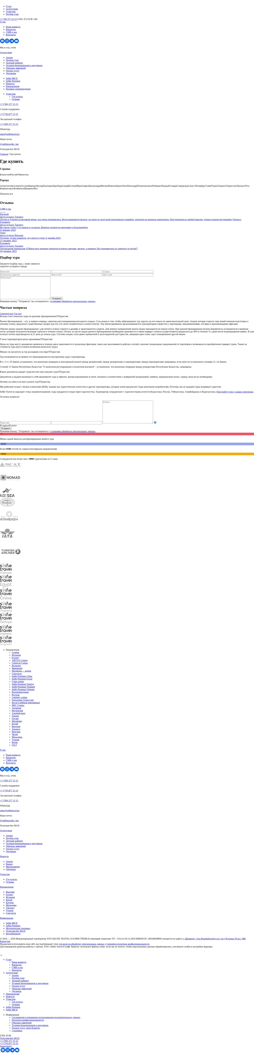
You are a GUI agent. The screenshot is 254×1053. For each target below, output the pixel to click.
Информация (6, 918)
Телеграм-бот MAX (10, 1038)
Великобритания (20, 692)
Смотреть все (6, 313)
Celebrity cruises (19, 697)
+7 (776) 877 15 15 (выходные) (9, 1044)
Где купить (17, 96)
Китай (15, 724)
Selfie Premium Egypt (22, 679)
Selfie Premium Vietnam (23, 689)
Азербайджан (18, 713)
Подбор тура (12, 14)
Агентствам (12, 9)
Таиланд (16, 729)
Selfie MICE (12, 78)
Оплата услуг (12, 70)
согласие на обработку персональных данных (82, 944)
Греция (15, 716)
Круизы (16, 694)
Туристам (10, 11)
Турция (15, 739)
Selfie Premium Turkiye (23, 684)
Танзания (16, 708)
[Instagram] (7, 42)
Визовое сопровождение (18, 89)
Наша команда (13, 27)
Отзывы (16, 99)
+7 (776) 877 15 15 (9, 114)
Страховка (17, 1030)
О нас (9, 6)
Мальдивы (17, 737)
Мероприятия (13, 866)
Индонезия (17, 710)
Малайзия (17, 721)
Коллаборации (13, 933)
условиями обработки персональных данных (72, 301)
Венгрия (16, 731)
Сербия (15, 652)
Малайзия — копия (21, 671)
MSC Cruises (18, 705)
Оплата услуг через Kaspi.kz (26, 1028)
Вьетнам (16, 726)
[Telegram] (11, 42)
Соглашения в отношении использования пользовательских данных (46, 1017)
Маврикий (17, 668)
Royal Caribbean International (26, 702)
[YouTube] (16, 42)
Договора (16, 991)
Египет (15, 657)
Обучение (11, 869)
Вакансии (11, 29)
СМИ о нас (11, 32)
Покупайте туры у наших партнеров (235, 392)
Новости (10, 83)
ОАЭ (14, 745)
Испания (16, 655)
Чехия (15, 734)
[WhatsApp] (0, 1051)
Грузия (15, 718)
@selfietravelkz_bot (9, 144)
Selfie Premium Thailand (23, 687)
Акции (9, 57)
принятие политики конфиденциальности (128, 944)
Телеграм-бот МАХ (15, 931)
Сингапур (17, 673)
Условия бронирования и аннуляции (24, 65)
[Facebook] (2, 42)
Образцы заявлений (16, 68)
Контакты (11, 34)
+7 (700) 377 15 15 (9, 104)
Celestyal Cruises (20, 663)
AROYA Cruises (19, 660)
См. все (17, 313)
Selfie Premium (13, 81)
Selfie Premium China (22, 676)
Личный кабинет (14, 63)
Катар (15, 742)
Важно (9, 864)
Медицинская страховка (18, 928)
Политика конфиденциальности (28, 1020)
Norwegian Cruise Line (23, 700)
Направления (12, 86)
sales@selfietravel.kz (9, 134)
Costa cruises (18, 681)
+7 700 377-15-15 (8, 19)
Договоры (11, 73)
